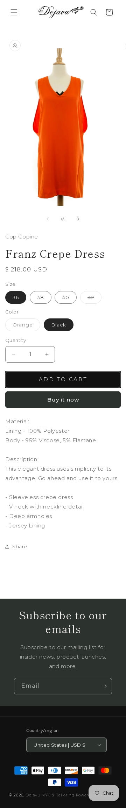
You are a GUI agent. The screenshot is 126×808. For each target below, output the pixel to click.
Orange (26, 326)
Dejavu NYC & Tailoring (50, 795)
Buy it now (63, 399)
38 (40, 297)
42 (95, 299)
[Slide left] (47, 219)
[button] (14, 12)
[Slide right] (78, 219)
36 (16, 297)
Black (58, 325)
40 (65, 297)
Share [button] (19, 546)
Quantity (15, 340)
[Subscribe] (104, 686)
